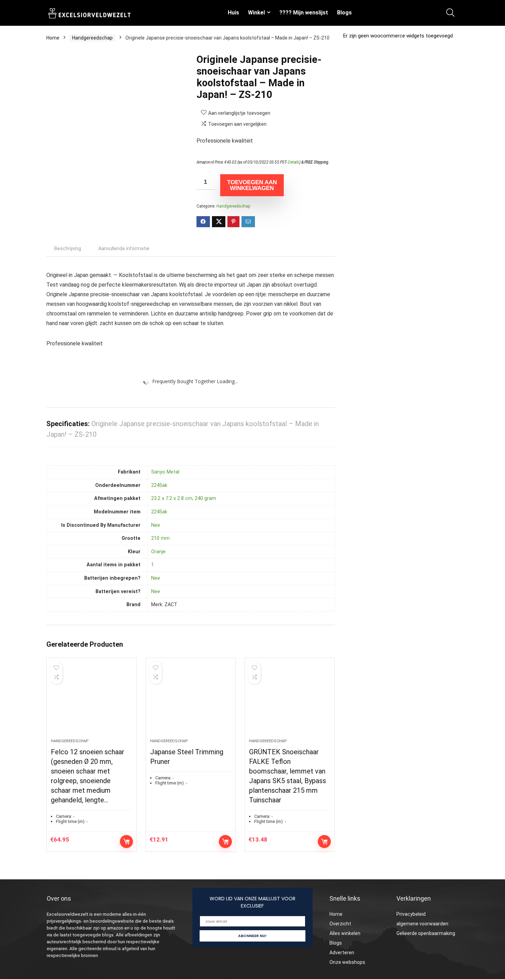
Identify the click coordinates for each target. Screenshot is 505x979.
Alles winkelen (344, 933)
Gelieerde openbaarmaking (425, 933)
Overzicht (340, 923)
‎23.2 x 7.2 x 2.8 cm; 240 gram (183, 498)
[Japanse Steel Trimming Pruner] (190, 702)
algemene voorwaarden (422, 923)
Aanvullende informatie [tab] (123, 248)
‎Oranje (158, 552)
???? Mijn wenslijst (303, 12)
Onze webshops (347, 962)
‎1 (152, 565)
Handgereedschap (92, 38)
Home (52, 38)
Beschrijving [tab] (67, 248)
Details (293, 162)
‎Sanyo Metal (165, 472)
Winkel (256, 12)
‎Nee (155, 525)
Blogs (344, 12)
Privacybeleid (411, 914)
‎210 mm (160, 538)
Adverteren (341, 952)
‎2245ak (159, 485)
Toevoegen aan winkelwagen (252, 185)
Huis (233, 12)
